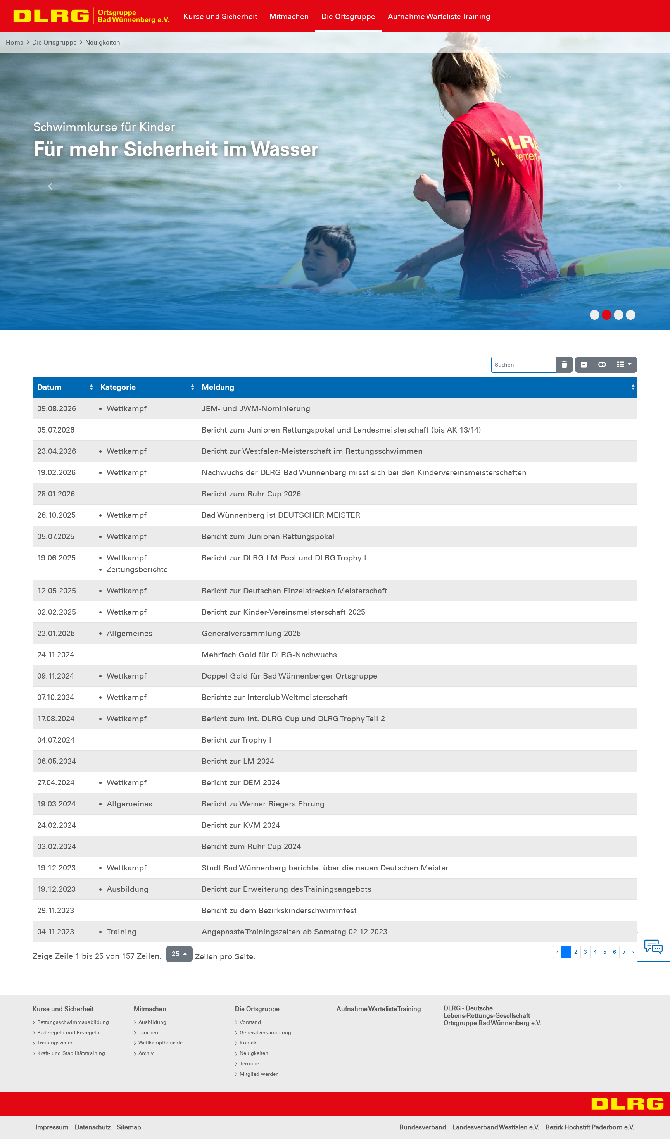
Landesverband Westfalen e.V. (495, 1127)
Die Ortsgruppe (54, 42)
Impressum (52, 1127)
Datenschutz (93, 1127)
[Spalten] (624, 365)
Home (15, 42)
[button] (50, 188)
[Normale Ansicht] (602, 365)
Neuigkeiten (102, 42)
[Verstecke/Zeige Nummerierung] (583, 365)
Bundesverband (422, 1127)
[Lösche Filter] (564, 365)
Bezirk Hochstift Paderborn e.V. (590, 1127)
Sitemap (129, 1127)
